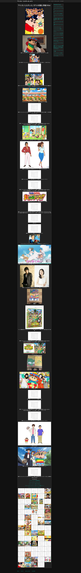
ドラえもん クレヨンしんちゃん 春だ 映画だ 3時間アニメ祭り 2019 (58, 19)
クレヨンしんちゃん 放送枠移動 (58, 33)
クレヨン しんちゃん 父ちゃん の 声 (34, 482)
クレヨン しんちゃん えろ (25, 1)
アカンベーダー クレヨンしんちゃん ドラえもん (58, 55)
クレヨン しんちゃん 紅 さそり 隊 (58, 11)
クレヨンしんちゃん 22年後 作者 (58, 35)
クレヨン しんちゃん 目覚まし (58, 13)
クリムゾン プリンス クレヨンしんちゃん (58, 31)
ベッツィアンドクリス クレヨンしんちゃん (58, 43)
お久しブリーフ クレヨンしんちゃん (58, 16)
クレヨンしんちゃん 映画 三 (58, 28)
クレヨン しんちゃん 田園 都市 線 (34, 480)
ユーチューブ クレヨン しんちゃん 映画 (58, 51)
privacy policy (56, 1)
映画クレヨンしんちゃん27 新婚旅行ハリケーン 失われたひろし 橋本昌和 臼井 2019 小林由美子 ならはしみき (58, 47)
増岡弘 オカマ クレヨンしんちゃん (58, 25)
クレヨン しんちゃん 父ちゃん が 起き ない (34, 487)
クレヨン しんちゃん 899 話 (58, 6)
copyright (61, 1)
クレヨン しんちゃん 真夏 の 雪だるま (34, 483)
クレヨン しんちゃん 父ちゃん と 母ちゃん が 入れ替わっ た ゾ (34, 485)
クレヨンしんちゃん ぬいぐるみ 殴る (58, 22)
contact (52, 1)
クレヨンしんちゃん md (57, 27)
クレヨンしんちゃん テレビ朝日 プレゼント (58, 38)
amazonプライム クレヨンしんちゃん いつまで (58, 41)
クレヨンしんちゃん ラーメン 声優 (58, 9)
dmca (49, 1)
